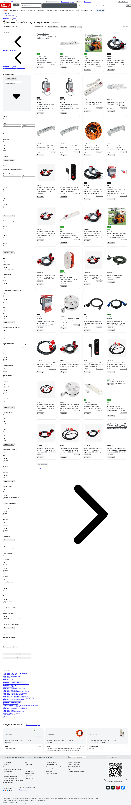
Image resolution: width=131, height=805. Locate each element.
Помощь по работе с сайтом (76, 771)
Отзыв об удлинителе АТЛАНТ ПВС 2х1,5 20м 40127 (60, 741)
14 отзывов (93, 734)
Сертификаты (7, 771)
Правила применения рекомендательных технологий (13, 779)
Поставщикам (29, 771)
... (41, 468)
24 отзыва (50, 734)
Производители (8, 774)
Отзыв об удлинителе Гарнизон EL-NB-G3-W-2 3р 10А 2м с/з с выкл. (102, 741)
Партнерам (28, 775)
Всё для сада (31, 10)
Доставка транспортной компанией (53, 768)
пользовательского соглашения (66, 798)
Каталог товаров (8, 782)
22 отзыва (8, 734)
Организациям (29, 773)
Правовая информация (10, 776)
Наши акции (28, 764)
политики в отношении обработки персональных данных (36, 798)
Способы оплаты (51, 773)
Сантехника (84, 10)
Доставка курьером (52, 764)
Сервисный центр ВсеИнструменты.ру (74, 765)
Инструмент (14, 10)
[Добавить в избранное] (55, 31)
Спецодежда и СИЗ (72, 10)
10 (42, 468)
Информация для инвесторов (12, 769)
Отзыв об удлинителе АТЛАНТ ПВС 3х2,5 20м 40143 (18, 741)
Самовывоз (49, 771)
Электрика (41, 10)
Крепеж (22, 10)
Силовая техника (52, 10)
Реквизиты (6, 764)
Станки (62, 10)
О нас (5, 767)
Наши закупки (29, 778)
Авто (92, 10)
